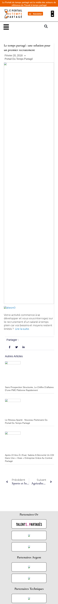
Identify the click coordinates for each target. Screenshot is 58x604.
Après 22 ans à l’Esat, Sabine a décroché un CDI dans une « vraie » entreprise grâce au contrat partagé (29, 458)
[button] (22, 26)
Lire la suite (22, 328)
